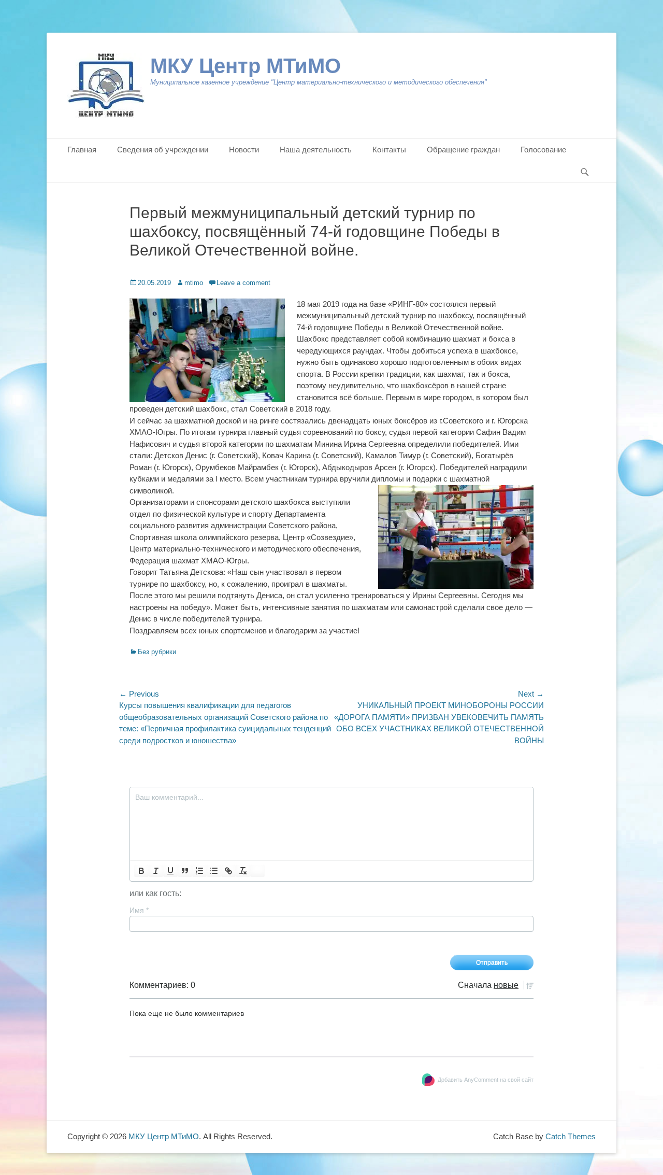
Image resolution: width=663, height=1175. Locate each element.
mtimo (193, 283)
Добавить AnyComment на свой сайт (486, 1080)
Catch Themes (570, 1136)
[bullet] (214, 871)
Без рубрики (157, 652)
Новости (244, 149)
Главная (81, 149)
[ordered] (199, 871)
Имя (139, 910)
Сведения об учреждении (162, 149)
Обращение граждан (463, 149)
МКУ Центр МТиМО (245, 65)
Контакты (389, 149)
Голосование (543, 149)
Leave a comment (243, 283)
